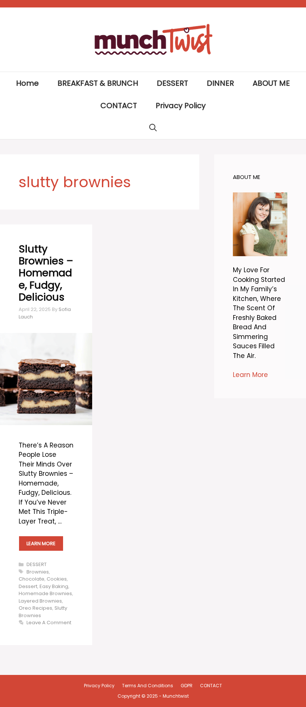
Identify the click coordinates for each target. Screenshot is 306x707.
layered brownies (40, 600)
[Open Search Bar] (153, 128)
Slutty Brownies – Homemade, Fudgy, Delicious (46, 273)
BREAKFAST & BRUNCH (97, 83)
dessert (28, 586)
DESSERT (172, 83)
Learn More (250, 374)
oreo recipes (35, 608)
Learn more (41, 543)
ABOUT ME (271, 83)
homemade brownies (45, 593)
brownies (37, 571)
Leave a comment (48, 622)
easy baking (54, 586)
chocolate (31, 578)
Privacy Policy (181, 105)
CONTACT (118, 105)
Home (27, 83)
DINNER (220, 83)
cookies (57, 578)
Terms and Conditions (147, 685)
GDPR (187, 685)
